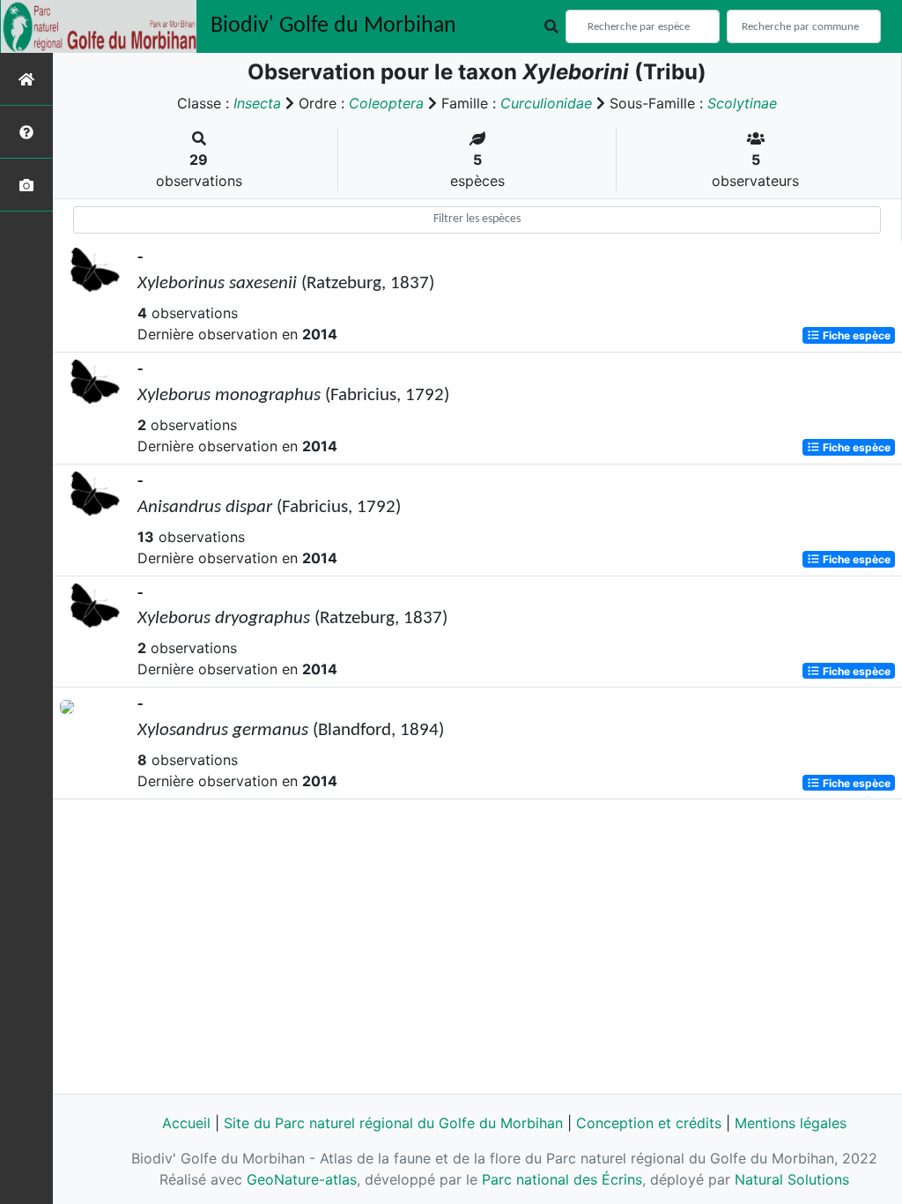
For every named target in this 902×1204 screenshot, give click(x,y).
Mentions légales (791, 1123)
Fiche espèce (855, 335)
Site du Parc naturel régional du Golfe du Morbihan (393, 1123)
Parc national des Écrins (562, 1179)
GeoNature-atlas (302, 1179)
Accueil (186, 1123)
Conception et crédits (648, 1123)
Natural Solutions (792, 1179)
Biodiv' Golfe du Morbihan (333, 26)
